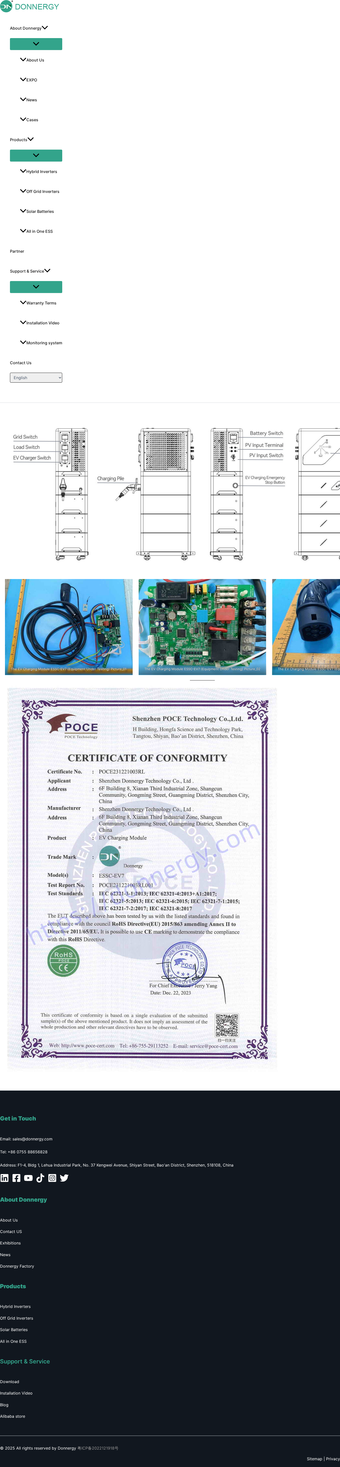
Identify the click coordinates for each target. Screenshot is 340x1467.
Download (9, 1381)
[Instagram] (52, 1180)
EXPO (31, 79)
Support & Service (27, 271)
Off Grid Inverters (42, 191)
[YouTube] (28, 1180)
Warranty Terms (41, 302)
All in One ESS (39, 231)
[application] (45, 28)
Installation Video (42, 322)
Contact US (11, 1231)
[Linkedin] (4, 1180)
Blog (4, 1404)
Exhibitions (10, 1242)
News (31, 99)
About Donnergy (26, 28)
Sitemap (314, 1458)
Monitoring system (44, 342)
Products (18, 139)
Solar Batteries (40, 211)
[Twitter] (64, 1180)
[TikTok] (40, 1180)
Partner (17, 251)
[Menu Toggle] (36, 44)
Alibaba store (12, 1416)
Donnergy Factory (17, 1266)
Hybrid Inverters (41, 171)
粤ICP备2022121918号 (97, 1448)
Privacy (333, 1458)
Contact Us (21, 362)
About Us (35, 60)
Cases (32, 119)
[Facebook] (16, 1180)
